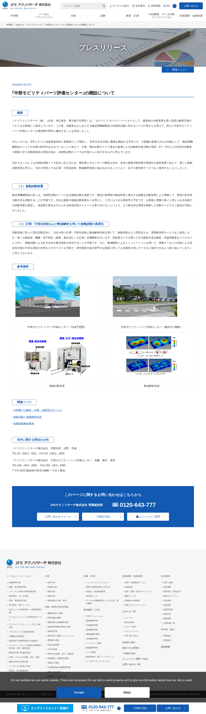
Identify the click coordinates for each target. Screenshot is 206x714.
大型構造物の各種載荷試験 (59, 667)
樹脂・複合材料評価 (17, 587)
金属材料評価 (14, 582)
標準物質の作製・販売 (57, 600)
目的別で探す (129, 642)
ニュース (128, 618)
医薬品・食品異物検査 (18, 671)
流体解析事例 (92, 639)
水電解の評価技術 (16, 636)
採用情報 (156, 5)
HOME (9, 24)
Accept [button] (79, 692)
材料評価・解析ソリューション (61, 636)
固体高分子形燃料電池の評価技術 (23, 641)
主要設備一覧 (169, 623)
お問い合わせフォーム (58, 516)
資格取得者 (168, 609)
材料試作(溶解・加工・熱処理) (60, 654)
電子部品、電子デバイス (19, 605)
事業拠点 (167, 636)
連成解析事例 (92, 630)
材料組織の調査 (54, 618)
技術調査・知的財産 (132, 576)
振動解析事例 (92, 648)
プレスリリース (34, 24)
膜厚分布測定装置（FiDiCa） (99, 587)
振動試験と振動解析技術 (27, 417)
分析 (47, 576)
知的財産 (128, 587)
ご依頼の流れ (103, 516)
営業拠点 (167, 640)
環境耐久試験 (53, 640)
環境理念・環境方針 (172, 591)
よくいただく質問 (149, 516)
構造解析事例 (92, 621)
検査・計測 (89, 576)
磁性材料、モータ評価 (18, 596)
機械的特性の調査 (55, 613)
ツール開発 (91, 652)
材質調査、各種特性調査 (58, 658)
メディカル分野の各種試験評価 (22, 591)
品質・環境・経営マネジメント (138, 591)
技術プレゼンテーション (135, 605)
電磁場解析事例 (93, 634)
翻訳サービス (130, 596)
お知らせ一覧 (129, 611)
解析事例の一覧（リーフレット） (100, 657)
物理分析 (51, 591)
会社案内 (140, 5)
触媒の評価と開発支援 (18, 662)
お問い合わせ (191, 6)
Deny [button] (127, 692)
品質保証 (167, 605)
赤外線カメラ (92, 596)
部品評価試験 (53, 645)
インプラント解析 (94, 643)
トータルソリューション (18, 576)
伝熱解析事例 (92, 625)
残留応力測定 (53, 663)
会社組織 (167, 600)
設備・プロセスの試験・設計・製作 (24, 657)
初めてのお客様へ (131, 648)
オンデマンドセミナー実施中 (50, 708)
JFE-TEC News (131, 636)
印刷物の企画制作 (132, 600)
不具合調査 (52, 649)
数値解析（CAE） (93, 609)
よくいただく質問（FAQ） (135, 659)
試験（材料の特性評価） (57, 607)
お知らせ (20, 24)
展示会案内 (129, 622)
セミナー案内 (130, 627)
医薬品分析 (52, 587)
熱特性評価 (52, 631)
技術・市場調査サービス (135, 582)
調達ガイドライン (171, 596)
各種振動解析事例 (23, 423)
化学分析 (51, 582)
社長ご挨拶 (168, 582)
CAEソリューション (95, 616)
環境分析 (51, 596)
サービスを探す (120, 5)
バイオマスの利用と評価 (19, 666)
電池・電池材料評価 (17, 600)
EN (168, 5)
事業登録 (167, 618)
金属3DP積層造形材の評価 (59, 627)
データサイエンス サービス (98, 661)
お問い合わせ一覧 (131, 664)
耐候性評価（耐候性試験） (20, 653)
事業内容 (167, 614)
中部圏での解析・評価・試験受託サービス (37, 410)
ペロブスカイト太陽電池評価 (21, 632)
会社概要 (167, 587)
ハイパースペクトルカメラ (97, 582)
